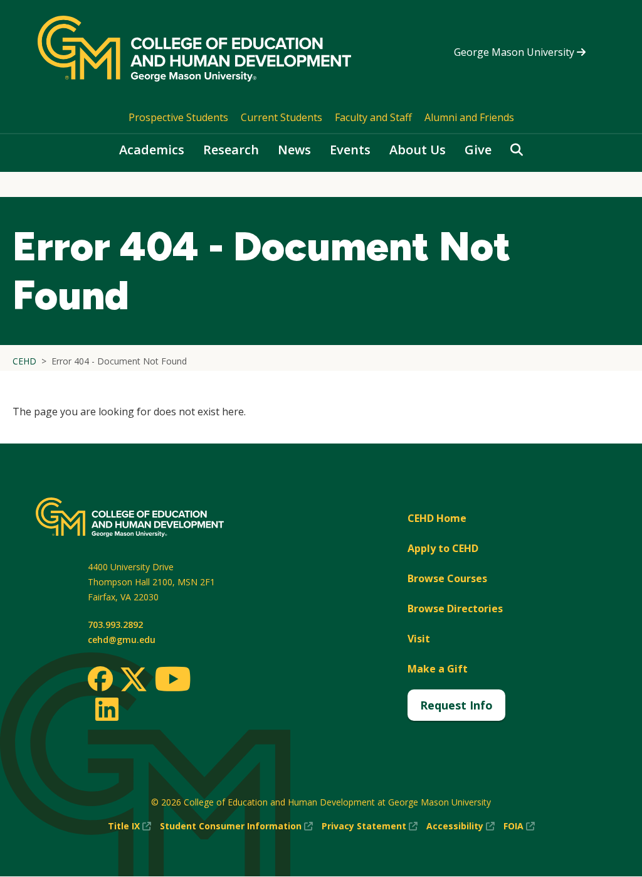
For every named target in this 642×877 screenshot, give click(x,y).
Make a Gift (438, 669)
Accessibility (460, 826)
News (294, 149)
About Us (417, 149)
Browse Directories (455, 608)
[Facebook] (100, 678)
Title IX (129, 826)
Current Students (281, 117)
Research (231, 149)
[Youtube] (172, 681)
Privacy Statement (370, 826)
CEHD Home (437, 518)
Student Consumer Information (236, 826)
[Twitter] (133, 680)
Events (350, 149)
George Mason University (515, 52)
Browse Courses (447, 578)
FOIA (519, 826)
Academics (151, 149)
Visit (419, 639)
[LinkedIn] (106, 709)
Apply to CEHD (443, 548)
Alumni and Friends (469, 117)
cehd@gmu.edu (121, 640)
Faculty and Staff (373, 117)
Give (478, 149)
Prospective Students (178, 117)
